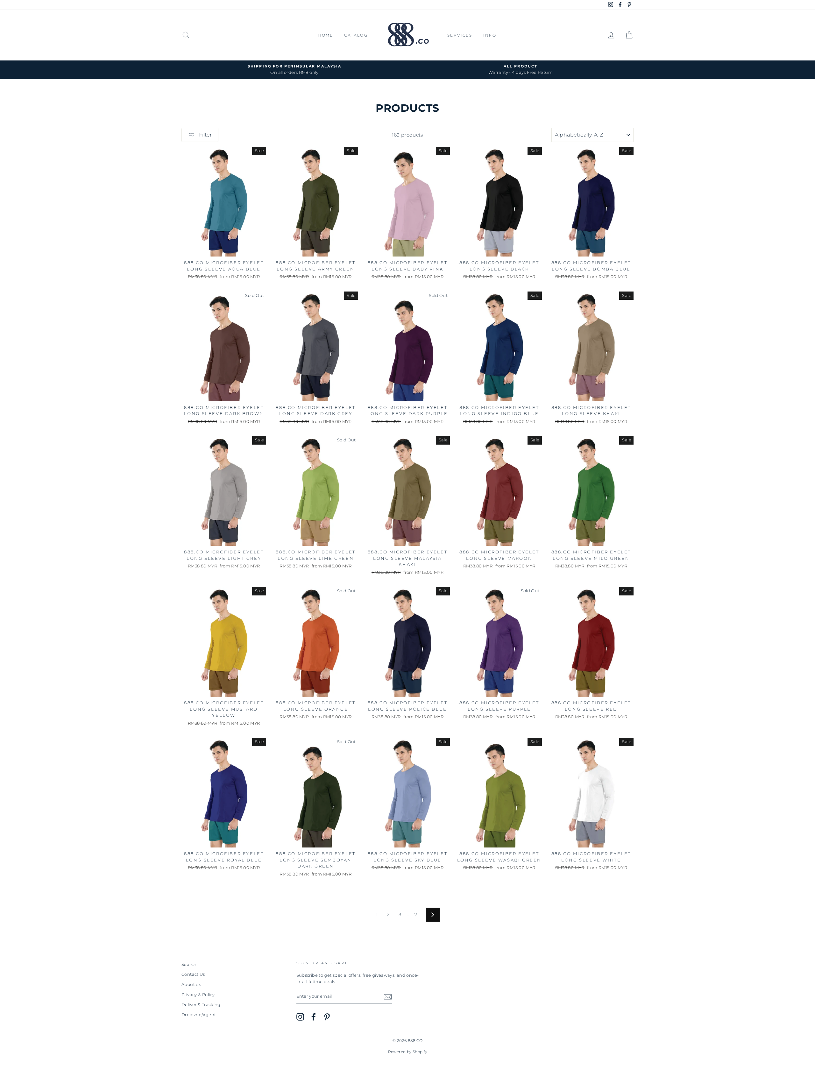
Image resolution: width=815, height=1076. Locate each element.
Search (188, 964)
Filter (205, 135)
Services (459, 35)
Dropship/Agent (198, 1014)
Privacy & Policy (198, 994)
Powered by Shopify (407, 1051)
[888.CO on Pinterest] (327, 1017)
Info (490, 35)
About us (191, 984)
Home (325, 35)
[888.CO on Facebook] (313, 1017)
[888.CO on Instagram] (300, 1017)
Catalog (356, 35)
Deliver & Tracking (201, 1004)
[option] (294, 70)
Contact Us (193, 974)
